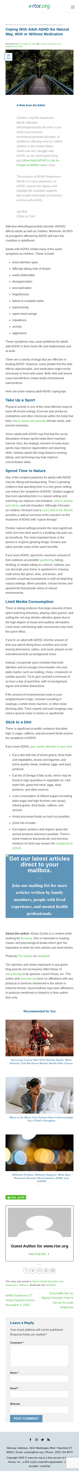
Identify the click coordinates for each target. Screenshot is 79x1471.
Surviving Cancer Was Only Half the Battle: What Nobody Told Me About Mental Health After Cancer (41, 1062)
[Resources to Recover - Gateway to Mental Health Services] (39, 6)
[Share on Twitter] (33, 1271)
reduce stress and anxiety (28, 420)
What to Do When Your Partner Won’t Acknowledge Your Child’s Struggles (41, 1119)
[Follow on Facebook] (30, 1440)
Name (14, 1372)
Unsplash (43, 956)
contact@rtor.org (33, 1452)
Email (14, 1388)
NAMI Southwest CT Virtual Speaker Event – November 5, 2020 (21, 1300)
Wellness (58, 25)
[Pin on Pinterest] (46, 1271)
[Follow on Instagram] (36, 1440)
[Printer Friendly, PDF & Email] (16, 1197)
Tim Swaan (25, 956)
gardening (46, 560)
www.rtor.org (14, 974)
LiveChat (45, 1466)
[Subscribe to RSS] (48, 1440)
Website (15, 1403)
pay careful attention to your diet (51, 746)
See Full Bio (37, 1254)
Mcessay (26, 938)
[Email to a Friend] (40, 1271)
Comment (17, 1342)
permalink (51, 1285)
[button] (73, 7)
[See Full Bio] (48, 1254)
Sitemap (11, 1447)
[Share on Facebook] (26, 1271)
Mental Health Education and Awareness (28, 25)
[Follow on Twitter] (42, 1440)
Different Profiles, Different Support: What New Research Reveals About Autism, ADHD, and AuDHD (41, 1178)
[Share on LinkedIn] (53, 1271)
